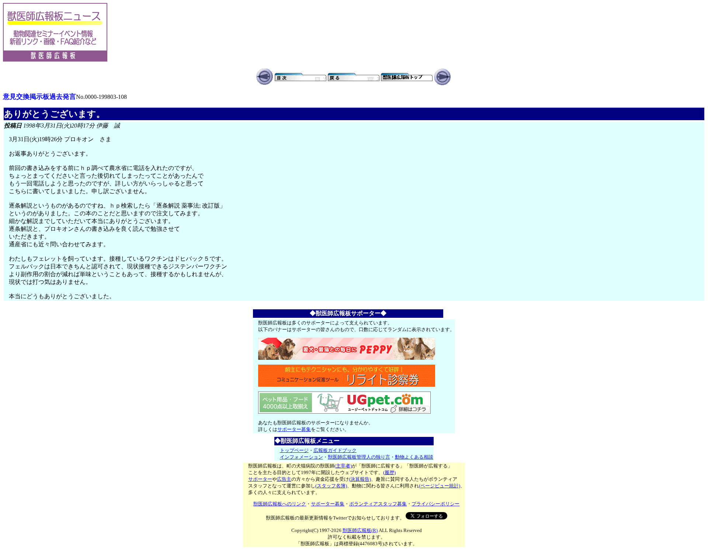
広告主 (284, 479)
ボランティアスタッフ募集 (378, 504)
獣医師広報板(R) (360, 530)
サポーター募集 (294, 429)
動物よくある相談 (414, 457)
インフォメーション (301, 457)
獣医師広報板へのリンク (279, 504)
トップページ (294, 450)
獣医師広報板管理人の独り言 (359, 457)
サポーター (260, 479)
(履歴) (389, 472)
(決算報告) (360, 479)
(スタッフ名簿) (331, 485)
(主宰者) (343, 466)
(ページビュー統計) (439, 485)
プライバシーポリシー (435, 504)
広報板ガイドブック (335, 450)
